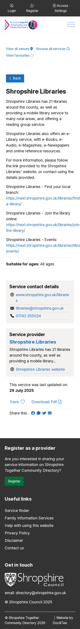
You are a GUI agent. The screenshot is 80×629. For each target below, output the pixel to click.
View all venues (18, 49)
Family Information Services (29, 518)
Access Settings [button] (61, 8)
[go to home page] (21, 25)
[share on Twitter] (45, 413)
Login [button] (12, 11)
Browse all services (51, 49)
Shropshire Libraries (32, 342)
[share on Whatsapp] (39, 413)
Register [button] (32, 11)
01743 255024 (28, 316)
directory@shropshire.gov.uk (41, 593)
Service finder (17, 510)
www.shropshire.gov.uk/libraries (42, 297)
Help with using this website (29, 525)
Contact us (14, 548)
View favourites (18, 55)
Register (14, 481)
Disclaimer (14, 540)
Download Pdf (44, 402)
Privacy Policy (17, 533)
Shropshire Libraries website (40, 369)
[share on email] (50, 413)
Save (19, 401)
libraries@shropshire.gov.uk (40, 308)
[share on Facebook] (34, 413)
